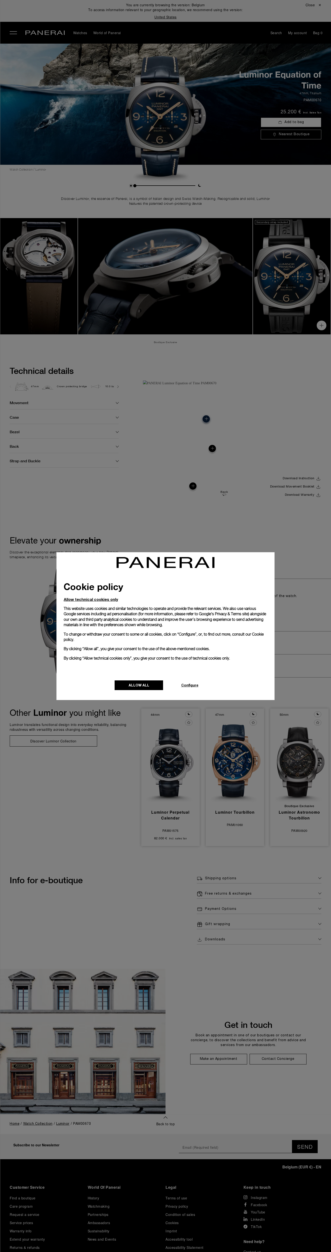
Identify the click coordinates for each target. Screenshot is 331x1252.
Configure (189, 685)
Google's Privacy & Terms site (223, 614)
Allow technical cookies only (91, 599)
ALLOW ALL (139, 685)
